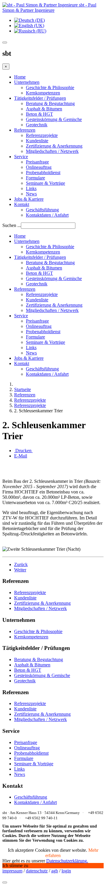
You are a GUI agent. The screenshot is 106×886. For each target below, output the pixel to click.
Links (31, 188)
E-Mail (20, 455)
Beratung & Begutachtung (50, 103)
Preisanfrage (37, 161)
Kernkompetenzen (43, 92)
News (31, 193)
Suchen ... (11, 225)
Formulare (35, 177)
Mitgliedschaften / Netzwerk (52, 151)
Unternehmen (26, 82)
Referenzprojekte (42, 135)
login (66, 870)
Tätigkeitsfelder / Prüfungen (40, 98)
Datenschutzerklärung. (67, 860)
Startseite (22, 389)
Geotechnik (36, 124)
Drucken (23, 450)
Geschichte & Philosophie (50, 87)
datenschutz (37, 870)
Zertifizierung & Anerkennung (54, 145)
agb (54, 870)
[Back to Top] (4, 882)
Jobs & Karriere (29, 199)
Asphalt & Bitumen (44, 108)
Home (20, 76)
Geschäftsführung (42, 209)
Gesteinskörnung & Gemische (54, 119)
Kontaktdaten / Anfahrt (47, 215)
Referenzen (24, 130)
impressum (12, 870)
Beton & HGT (39, 114)
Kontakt (21, 204)
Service (21, 156)
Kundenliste (37, 140)
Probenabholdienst (43, 172)
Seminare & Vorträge (45, 183)
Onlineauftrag (39, 167)
